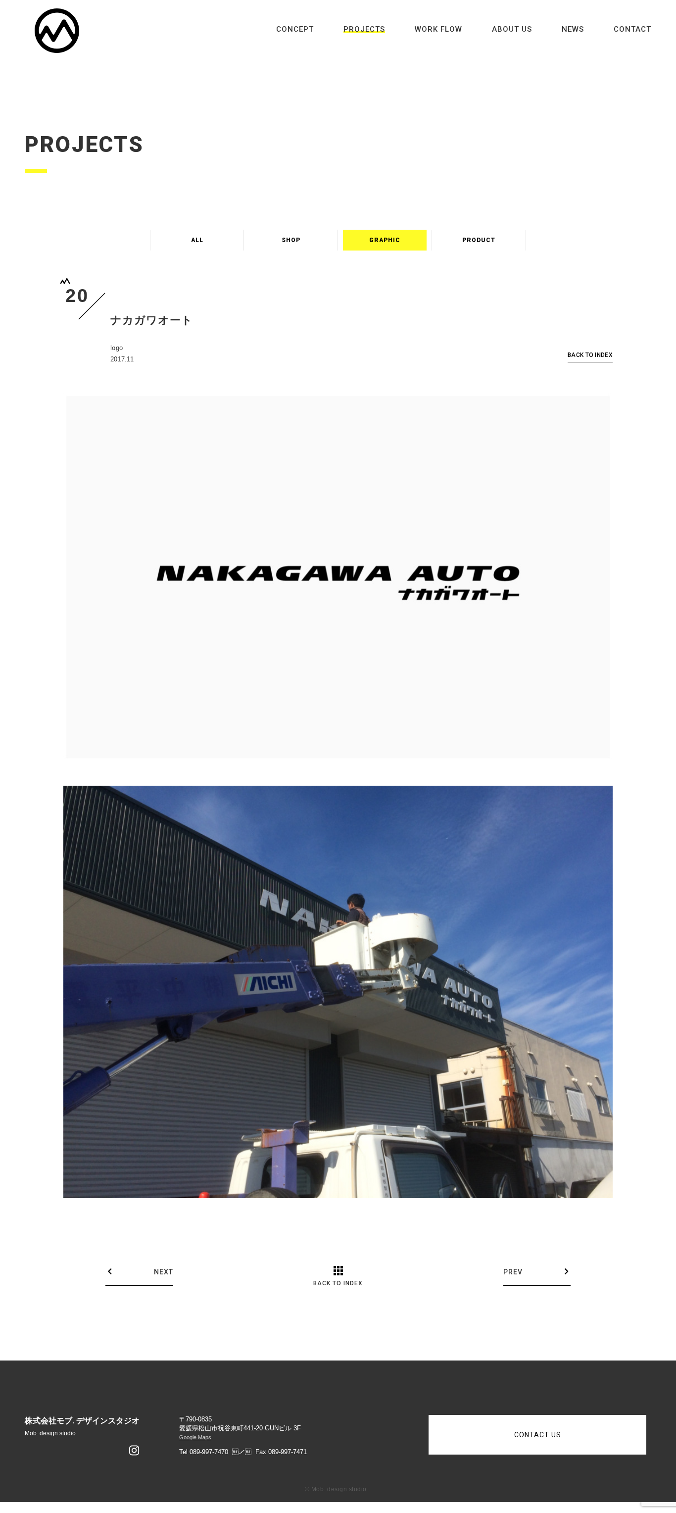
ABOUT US (512, 29)
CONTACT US (537, 1435)
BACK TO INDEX (590, 355)
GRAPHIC (384, 240)
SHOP (291, 240)
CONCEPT (295, 29)
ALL (197, 240)
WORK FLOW (438, 29)
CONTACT (632, 29)
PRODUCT (478, 240)
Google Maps (195, 1437)
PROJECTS (364, 29)
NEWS (573, 29)
